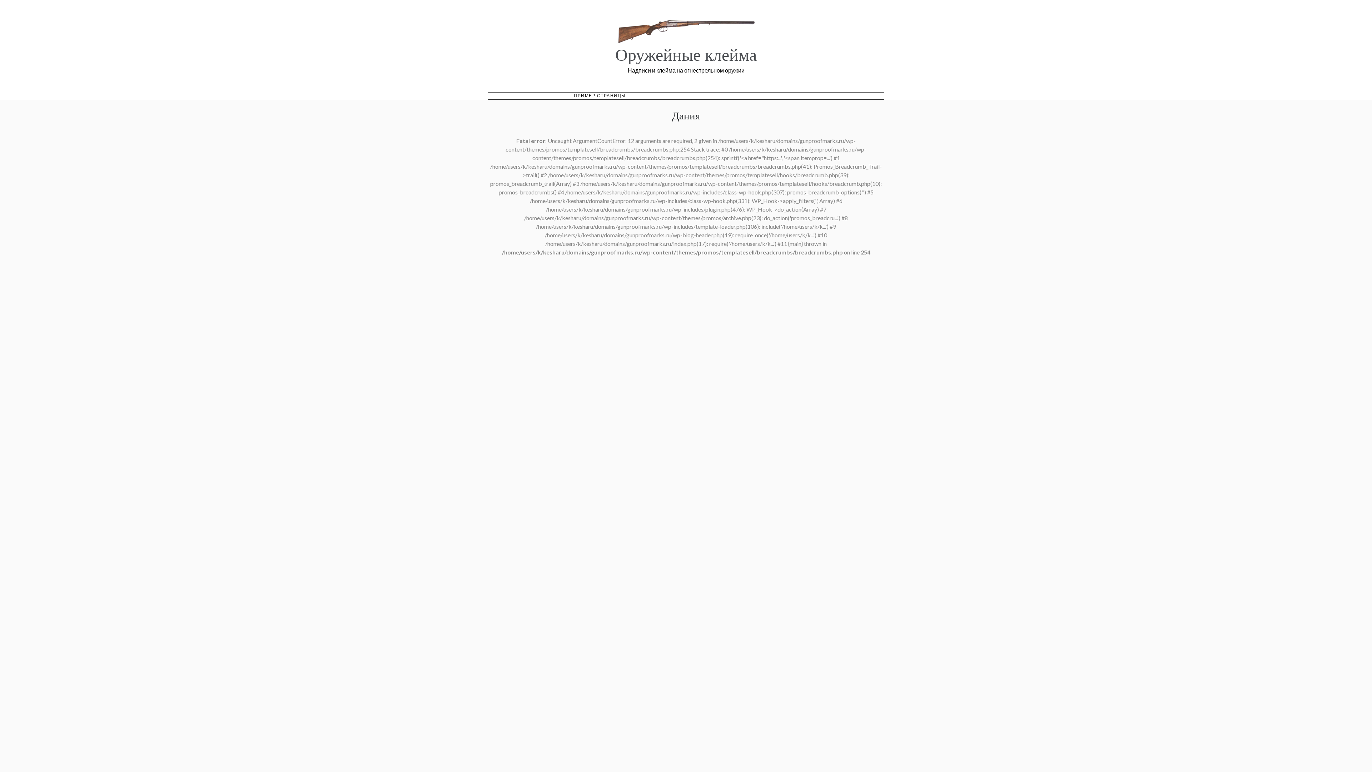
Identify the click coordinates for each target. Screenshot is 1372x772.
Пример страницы (600, 95)
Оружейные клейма (686, 55)
